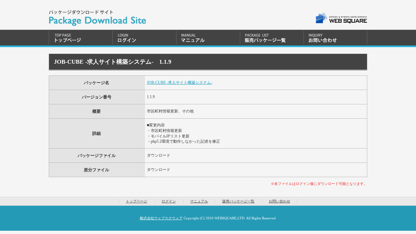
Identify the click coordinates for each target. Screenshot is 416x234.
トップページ (80, 38)
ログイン (144, 38)
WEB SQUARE (341, 18)
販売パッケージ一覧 (272, 38)
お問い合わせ (335, 38)
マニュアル (208, 38)
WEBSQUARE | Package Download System (97, 15)
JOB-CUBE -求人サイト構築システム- (179, 82)
